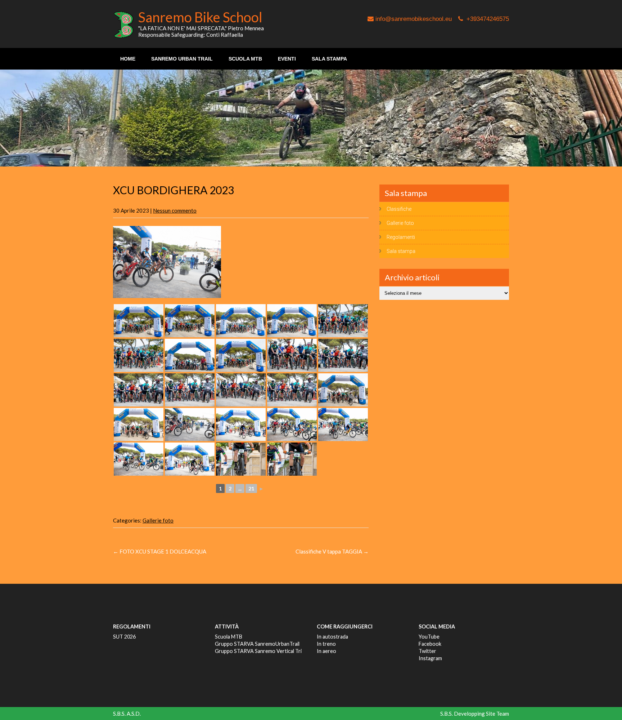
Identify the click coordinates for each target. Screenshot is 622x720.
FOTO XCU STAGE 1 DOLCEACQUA (159, 551)
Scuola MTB (228, 637)
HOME (127, 59)
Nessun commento (175, 210)
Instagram (430, 658)
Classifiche (399, 209)
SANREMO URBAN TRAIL (182, 59)
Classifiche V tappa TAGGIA (332, 551)
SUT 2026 (124, 637)
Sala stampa (329, 59)
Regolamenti (401, 237)
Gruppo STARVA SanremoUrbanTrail (257, 644)
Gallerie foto (158, 520)
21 (251, 488)
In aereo (326, 651)
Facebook (430, 644)
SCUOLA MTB (245, 59)
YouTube (429, 637)
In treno (326, 644)
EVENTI (287, 59)
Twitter (427, 651)
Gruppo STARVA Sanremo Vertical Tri (258, 651)
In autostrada (332, 637)
